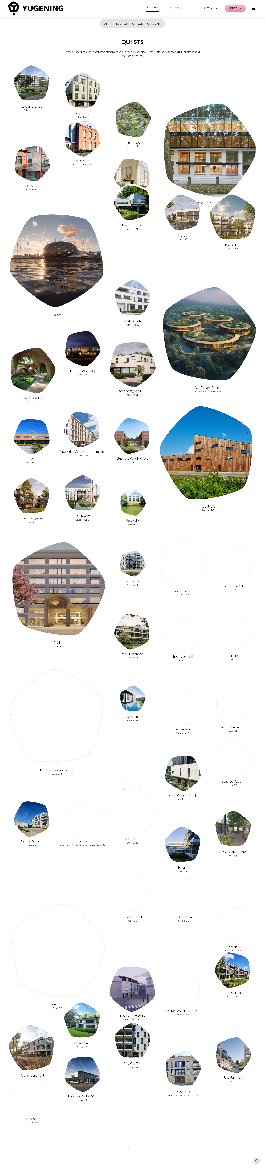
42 (127, 1149)
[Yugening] (36, 8)
